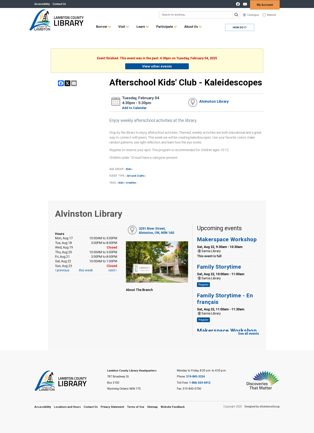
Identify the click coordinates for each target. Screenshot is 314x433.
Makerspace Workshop (227, 239)
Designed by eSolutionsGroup (262, 406)
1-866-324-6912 (199, 382)
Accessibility (42, 4)
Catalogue (253, 14)
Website (271, 14)
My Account (265, 5)
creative (131, 182)
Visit (122, 26)
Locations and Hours (67, 407)
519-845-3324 (195, 376)
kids (121, 182)
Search (236, 14)
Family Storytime (219, 267)
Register (203, 284)
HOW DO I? (240, 27)
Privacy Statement (112, 407)
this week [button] (86, 270)
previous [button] (62, 270)
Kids (129, 169)
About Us (191, 26)
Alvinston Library (214, 101)
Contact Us (59, 4)
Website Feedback (173, 407)
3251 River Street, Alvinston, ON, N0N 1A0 (156, 231)
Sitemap (152, 407)
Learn (141, 26)
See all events (248, 333)
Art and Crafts (136, 175)
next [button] (112, 270)
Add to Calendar (134, 108)
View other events (157, 66)
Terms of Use (135, 407)
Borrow (102, 26)
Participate (165, 26)
